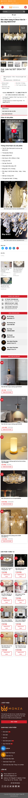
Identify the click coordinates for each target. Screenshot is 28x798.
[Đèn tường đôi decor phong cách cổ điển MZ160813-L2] (14, 521)
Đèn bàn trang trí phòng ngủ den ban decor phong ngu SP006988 (13, 462)
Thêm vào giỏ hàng (7, 392)
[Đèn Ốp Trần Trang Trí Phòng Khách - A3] (7, 560)
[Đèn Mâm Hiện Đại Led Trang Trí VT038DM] (7, 586)
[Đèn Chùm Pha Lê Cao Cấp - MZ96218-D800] (21, 638)
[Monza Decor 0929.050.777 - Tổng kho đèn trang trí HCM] (14, 7)
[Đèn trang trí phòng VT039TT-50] (21, 586)
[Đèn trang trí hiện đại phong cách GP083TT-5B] (21, 612)
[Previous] (3, 42)
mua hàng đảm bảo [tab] (7, 113)
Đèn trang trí (3, 17)
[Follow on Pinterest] (13, 786)
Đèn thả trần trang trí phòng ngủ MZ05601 (11, 386)
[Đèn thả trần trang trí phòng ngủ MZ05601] (14, 372)
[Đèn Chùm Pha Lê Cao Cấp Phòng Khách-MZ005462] (21, 560)
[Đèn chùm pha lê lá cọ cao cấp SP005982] (14, 483)
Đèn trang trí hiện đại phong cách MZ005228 (7, 620)
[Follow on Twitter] (10, 786)
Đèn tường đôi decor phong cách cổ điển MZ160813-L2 (11, 536)
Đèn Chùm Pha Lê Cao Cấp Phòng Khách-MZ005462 (20, 569)
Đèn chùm (9, 17)
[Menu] (2, 7)
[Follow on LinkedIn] (16, 786)
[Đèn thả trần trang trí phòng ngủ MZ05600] (14, 409)
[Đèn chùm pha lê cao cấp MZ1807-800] (6, 281)
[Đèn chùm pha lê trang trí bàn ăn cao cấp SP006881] (6, 264)
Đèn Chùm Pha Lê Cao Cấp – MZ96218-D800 (20, 646)
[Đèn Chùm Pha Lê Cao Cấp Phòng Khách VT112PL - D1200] (7, 638)
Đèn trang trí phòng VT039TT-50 (20, 594)
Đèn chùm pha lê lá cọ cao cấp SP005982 (11, 498)
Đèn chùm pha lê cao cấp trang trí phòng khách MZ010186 (18, 270)
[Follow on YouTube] (18, 786)
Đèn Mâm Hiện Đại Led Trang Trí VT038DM (6, 594)
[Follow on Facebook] (2, 786)
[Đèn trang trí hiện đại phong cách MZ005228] (7, 612)
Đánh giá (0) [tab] (5, 108)
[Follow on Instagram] (5, 786)
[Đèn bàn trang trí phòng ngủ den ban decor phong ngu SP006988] (14, 446)
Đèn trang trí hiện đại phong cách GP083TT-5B (20, 620)
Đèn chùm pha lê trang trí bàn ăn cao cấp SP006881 (6, 270)
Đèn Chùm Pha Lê (17, 17)
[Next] (25, 42)
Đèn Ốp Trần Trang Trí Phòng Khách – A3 (6, 569)
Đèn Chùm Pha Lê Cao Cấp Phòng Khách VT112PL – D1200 (6, 646)
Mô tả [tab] (3, 106)
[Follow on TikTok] (8, 786)
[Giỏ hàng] (25, 7)
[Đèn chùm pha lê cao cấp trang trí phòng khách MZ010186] (18, 264)
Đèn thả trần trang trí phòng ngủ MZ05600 (11, 424)
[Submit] (24, 11)
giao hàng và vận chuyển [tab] (9, 111)
